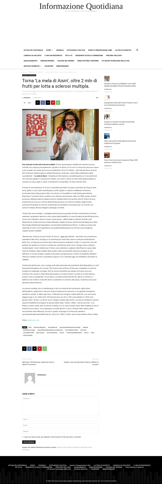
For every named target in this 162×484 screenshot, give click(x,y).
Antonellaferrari (52, 327)
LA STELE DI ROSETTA (123, 50)
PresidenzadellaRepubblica (74, 332)
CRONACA (60, 50)
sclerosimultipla (27, 335)
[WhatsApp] (58, 102)
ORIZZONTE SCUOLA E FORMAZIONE (89, 55)
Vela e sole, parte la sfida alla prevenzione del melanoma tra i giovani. (120, 142)
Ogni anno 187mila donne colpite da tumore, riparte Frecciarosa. (38, 363)
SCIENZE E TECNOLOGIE (35, 72)
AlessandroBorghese (40, 327)
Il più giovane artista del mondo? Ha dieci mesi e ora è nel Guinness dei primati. (121, 104)
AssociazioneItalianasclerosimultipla (70, 327)
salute (92, 332)
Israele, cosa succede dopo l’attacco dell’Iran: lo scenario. (81, 363)
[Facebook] (43, 102)
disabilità (85, 327)
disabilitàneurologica (29, 330)
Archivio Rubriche (32, 66)
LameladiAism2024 (28, 332)
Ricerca (86, 332)
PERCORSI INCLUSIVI (114, 55)
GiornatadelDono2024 (71, 330)
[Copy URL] (37, 102)
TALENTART (49, 66)
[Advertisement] (81, 30)
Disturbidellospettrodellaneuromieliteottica (50, 330)
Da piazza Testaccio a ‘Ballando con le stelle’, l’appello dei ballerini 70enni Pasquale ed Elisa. (120, 85)
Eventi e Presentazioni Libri (100, 50)
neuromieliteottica (52, 332)
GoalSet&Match (30, 61)
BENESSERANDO (62, 66)
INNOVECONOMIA (47, 61)
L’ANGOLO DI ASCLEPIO (32, 55)
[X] (48, 102)
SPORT (48, 50)
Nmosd (62, 332)
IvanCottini (83, 330)
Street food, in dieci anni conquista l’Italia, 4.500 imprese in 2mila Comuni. (121, 161)
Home (24, 72)
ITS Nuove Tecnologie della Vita (115, 61)
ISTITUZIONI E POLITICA (76, 50)
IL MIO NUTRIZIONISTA (53, 55)
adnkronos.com (33, 320)
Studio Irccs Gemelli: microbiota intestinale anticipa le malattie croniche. (119, 123)
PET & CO (68, 55)
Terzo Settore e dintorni (88, 61)
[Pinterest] (53, 102)
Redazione (27, 97)
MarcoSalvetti (40, 332)
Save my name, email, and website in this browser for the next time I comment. (52, 437)
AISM (30, 327)
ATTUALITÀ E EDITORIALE (33, 50)
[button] (137, 50)
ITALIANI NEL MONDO (65, 61)
